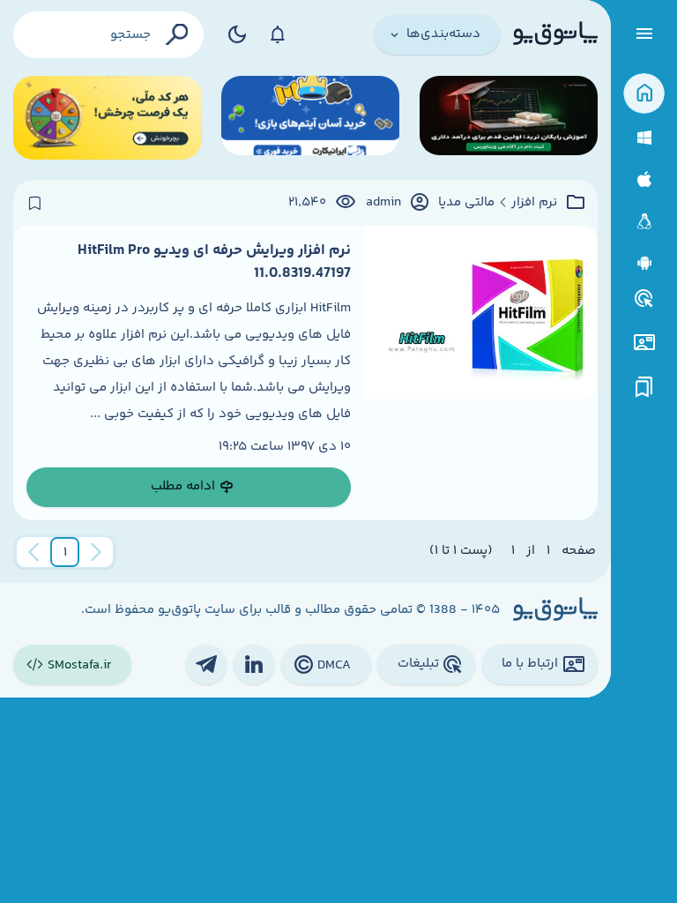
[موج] (509, 118)
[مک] (644, 179)
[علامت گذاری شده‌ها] (644, 387)
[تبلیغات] (644, 299)
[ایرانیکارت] (310, 118)
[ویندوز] (644, 138)
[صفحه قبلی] (96, 552)
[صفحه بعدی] (33, 552)
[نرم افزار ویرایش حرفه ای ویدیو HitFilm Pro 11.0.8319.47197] (481, 373)
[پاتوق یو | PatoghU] (555, 34)
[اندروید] (644, 263)
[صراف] (107, 118)
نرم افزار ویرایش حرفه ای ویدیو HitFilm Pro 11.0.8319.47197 (214, 262)
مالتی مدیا (466, 203)
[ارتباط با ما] (644, 343)
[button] (65, 552)
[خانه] (644, 94)
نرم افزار (534, 203)
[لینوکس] (644, 222)
